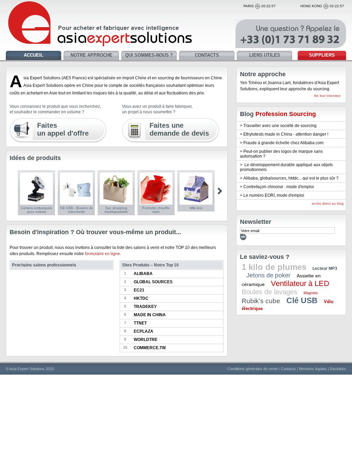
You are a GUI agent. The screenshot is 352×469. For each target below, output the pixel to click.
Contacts (288, 369)
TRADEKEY (145, 306)
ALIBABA (143, 273)
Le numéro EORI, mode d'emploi (273, 195)
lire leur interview (327, 96)
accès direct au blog (328, 203)
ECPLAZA (143, 331)
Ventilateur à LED (300, 283)
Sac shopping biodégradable (116, 210)
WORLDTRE (145, 339)
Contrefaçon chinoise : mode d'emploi (278, 186)
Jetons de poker (268, 275)
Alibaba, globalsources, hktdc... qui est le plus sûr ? (291, 178)
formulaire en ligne (102, 253)
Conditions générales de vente (252, 369)
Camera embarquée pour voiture (36, 210)
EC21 (139, 290)
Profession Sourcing (285, 114)
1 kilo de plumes (274, 267)
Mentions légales (313, 369)
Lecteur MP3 (324, 268)
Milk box (196, 208)
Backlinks (338, 369)
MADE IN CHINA (150, 314)
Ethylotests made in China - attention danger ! (285, 134)
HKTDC (141, 298)
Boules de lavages (269, 292)
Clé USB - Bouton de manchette (76, 210)
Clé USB (302, 300)
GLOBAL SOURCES (153, 281)
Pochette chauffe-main (156, 210)
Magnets (311, 293)
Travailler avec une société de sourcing (280, 125)
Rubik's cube (261, 301)
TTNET (140, 323)
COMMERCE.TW (150, 347)
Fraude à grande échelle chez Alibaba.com (283, 142)
